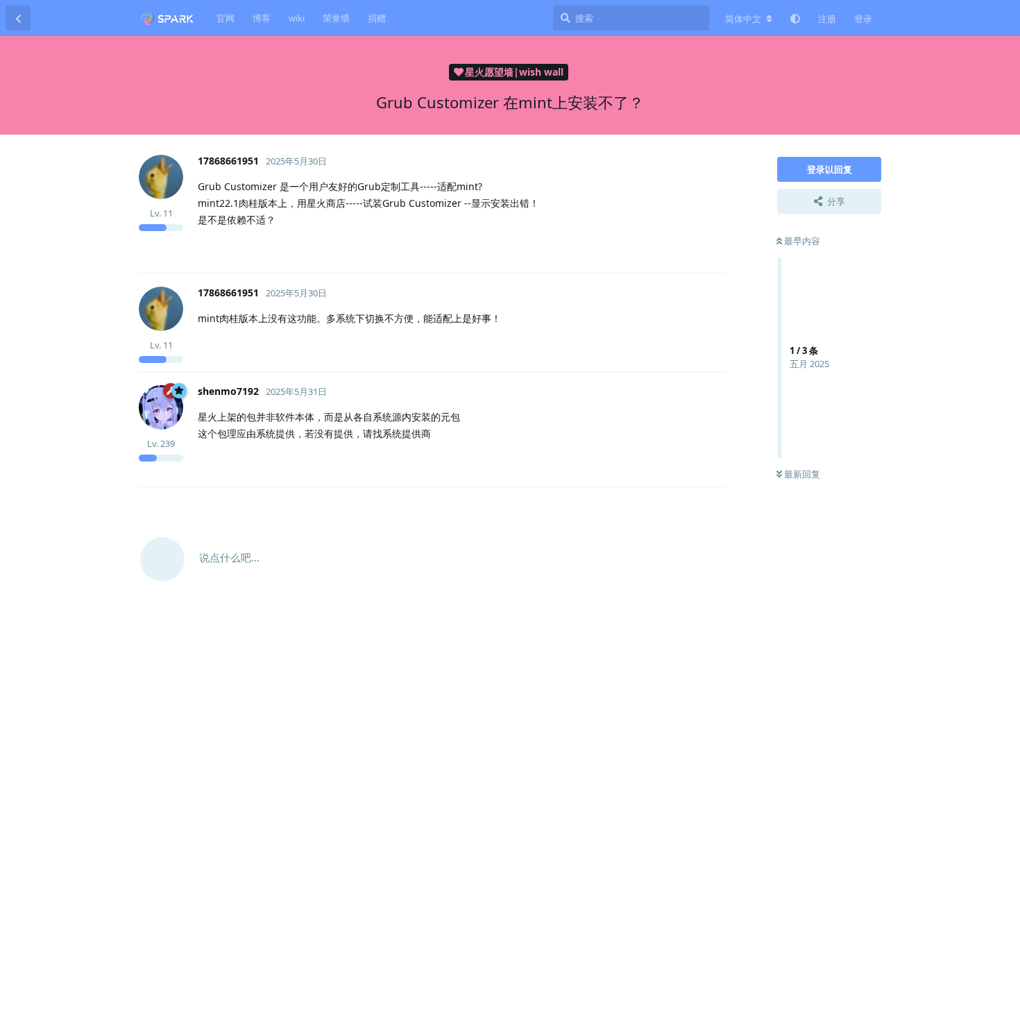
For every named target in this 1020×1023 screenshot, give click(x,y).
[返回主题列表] (18, 18)
